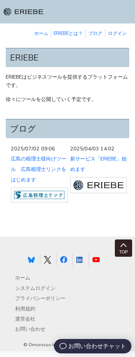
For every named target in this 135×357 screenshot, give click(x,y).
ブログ (95, 33)
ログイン (117, 33)
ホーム (41, 33)
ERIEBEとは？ (68, 33)
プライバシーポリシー (40, 298)
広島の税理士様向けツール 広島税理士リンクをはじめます (38, 169)
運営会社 (25, 319)
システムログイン (35, 288)
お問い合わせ (30, 329)
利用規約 (25, 308)
